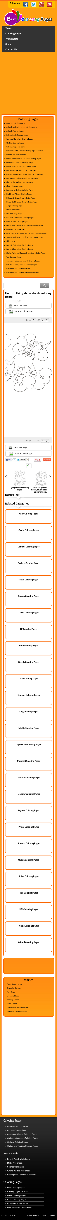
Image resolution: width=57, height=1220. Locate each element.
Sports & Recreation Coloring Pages (19, 249)
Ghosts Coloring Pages (28, 662)
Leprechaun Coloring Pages (28, 745)
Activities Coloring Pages (15, 123)
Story (8, 44)
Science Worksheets (15, 1167)
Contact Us (11, 49)
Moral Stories (12, 1004)
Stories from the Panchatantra (18, 1008)
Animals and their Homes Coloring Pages (21, 127)
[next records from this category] (47, 320)
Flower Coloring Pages (14, 186)
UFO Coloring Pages (28, 909)
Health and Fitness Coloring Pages (19, 194)
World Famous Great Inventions (18, 269)
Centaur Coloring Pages (29, 547)
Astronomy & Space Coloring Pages (22, 1134)
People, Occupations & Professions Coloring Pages (24, 226)
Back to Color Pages (24, 311)
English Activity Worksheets (18, 1159)
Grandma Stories (13, 996)
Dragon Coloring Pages (28, 596)
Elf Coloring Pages (28, 629)
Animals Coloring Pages (15, 131)
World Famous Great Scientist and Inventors (22, 273)
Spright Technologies (46, 1215)
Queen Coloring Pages (28, 860)
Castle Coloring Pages (29, 530)
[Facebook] (25, 4)
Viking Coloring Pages (29, 926)
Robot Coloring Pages (29, 876)
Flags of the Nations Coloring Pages (19, 182)
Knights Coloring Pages (28, 728)
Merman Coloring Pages (28, 778)
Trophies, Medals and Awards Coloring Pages (23, 261)
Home (28, 17)
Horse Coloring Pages (16, 1196)
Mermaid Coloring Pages (28, 761)
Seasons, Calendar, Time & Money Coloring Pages (24, 237)
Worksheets (11, 39)
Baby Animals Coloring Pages (17, 135)
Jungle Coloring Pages (14, 206)
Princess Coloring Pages (29, 844)
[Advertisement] (28, 84)
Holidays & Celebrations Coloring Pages (20, 198)
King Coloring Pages (28, 712)
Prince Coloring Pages (29, 827)
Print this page (20, 305)
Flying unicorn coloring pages (19, 489)
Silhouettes (10, 241)
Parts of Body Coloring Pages (17, 222)
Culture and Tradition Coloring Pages (19, 163)
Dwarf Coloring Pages (29, 613)
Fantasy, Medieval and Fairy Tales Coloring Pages (24, 174)
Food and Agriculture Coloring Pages (19, 190)
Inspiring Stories (13, 1000)
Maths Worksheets (13, 210)
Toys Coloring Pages (13, 257)
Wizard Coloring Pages (28, 942)
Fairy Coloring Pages (28, 646)
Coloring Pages (13, 33)
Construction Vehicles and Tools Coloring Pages (23, 159)
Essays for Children (14, 988)
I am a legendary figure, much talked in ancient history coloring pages (40, 491)
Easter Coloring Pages (16, 1200)
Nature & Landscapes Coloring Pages (20, 218)
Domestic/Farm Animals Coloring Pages (21, 167)
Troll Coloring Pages (28, 893)
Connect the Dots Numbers (16, 155)
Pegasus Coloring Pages (29, 811)
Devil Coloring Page (28, 580)
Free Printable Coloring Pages (19, 1207)
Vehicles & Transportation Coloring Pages (21, 265)
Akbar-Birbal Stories (14, 984)
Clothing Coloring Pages (15, 143)
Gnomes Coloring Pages (28, 695)
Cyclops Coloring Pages (28, 563)
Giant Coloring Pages (28, 679)
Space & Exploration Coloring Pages (19, 245)
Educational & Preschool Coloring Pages (21, 170)
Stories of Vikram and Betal (17, 1012)
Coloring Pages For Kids (17, 1192)
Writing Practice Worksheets (18, 1171)
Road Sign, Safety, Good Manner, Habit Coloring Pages (26, 233)
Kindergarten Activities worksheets (21, 1175)
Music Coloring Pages (14, 214)
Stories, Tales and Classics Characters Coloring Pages (25, 253)
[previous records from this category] (43, 320)
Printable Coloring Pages (17, 1203)
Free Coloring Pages (15, 1188)
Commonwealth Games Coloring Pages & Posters (24, 151)
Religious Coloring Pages (15, 229)
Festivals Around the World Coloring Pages (22, 178)
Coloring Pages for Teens (15, 147)
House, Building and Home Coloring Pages (21, 202)
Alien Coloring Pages (28, 514)
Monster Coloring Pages (28, 794)
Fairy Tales (11, 992)
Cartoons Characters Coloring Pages (19, 139)
